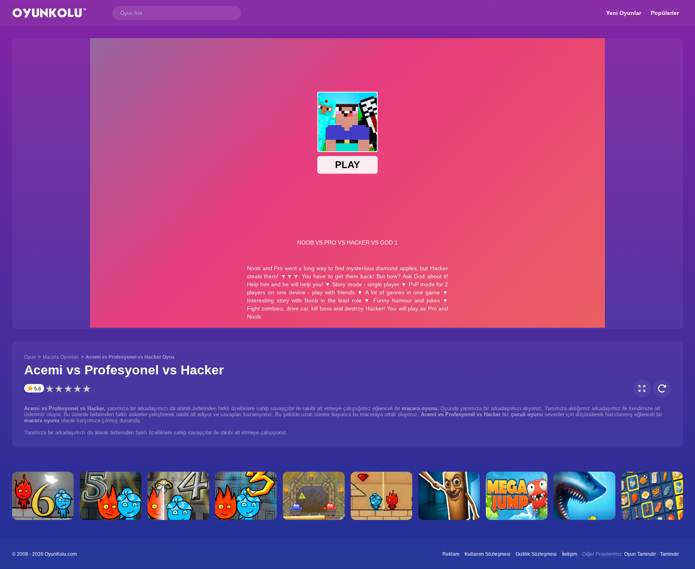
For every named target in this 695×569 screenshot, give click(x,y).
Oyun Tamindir (640, 554)
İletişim (569, 554)
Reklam (450, 554)
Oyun (30, 357)
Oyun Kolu (49, 13)
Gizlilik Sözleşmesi (536, 554)
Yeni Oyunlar (623, 13)
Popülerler (665, 13)
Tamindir (669, 554)
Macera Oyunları (61, 357)
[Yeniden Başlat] (662, 388)
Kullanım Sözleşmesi (487, 554)
